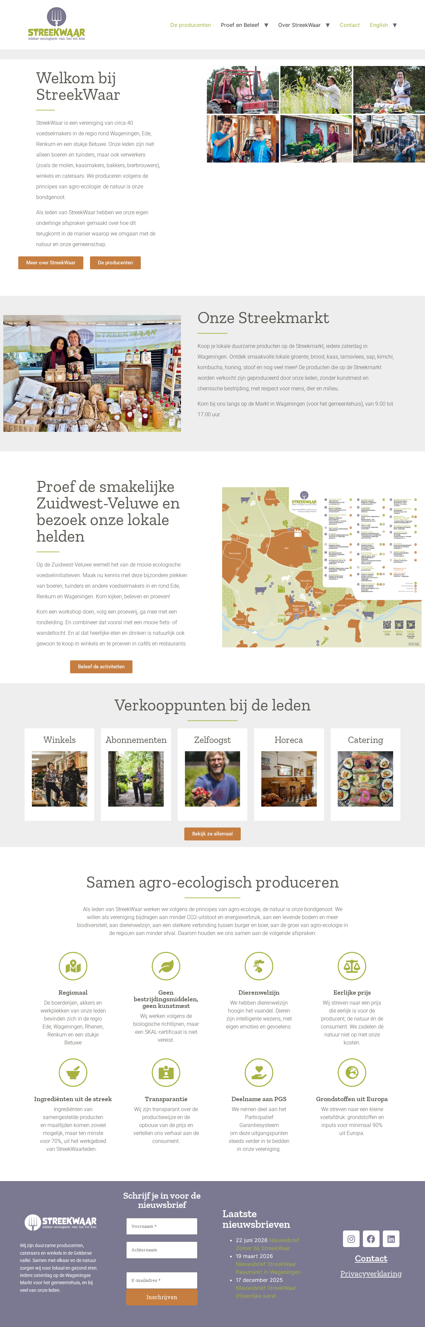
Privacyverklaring (371, 1273)
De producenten (190, 25)
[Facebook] (371, 1238)
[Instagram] (351, 1238)
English (379, 25)
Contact (350, 25)
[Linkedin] (391, 1238)
